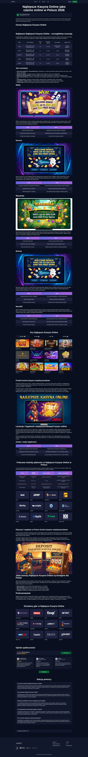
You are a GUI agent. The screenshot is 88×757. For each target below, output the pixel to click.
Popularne (22, 336)
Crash (50, 336)
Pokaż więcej (44, 671)
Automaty (65, 336)
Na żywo (36, 336)
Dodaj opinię (66, 652)
